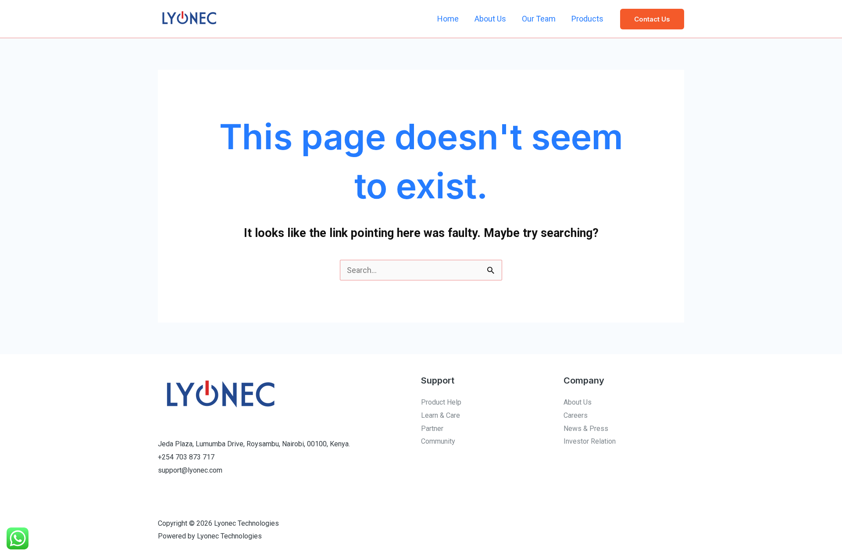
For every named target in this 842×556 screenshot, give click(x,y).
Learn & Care (440, 415)
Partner (432, 428)
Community (438, 441)
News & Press (586, 428)
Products (587, 18)
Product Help (441, 402)
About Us (490, 18)
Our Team (539, 18)
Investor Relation (590, 441)
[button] (652, 19)
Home (448, 18)
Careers (576, 415)
